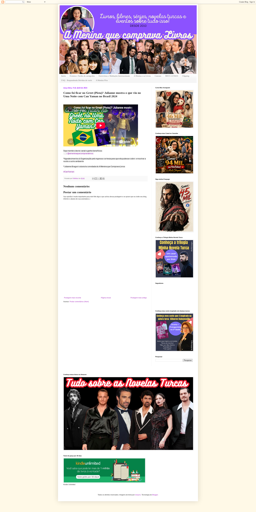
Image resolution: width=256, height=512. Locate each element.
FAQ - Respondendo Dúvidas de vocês (76, 80)
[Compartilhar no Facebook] (101, 178)
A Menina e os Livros (142, 76)
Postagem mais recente (72, 298)
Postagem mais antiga (139, 298)
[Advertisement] (105, 277)
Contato (158, 76)
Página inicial (106, 298)
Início (63, 76)
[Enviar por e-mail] (93, 178)
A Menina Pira (102, 80)
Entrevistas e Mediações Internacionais (114, 76)
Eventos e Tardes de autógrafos (82, 76)
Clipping (185, 76)
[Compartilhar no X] (98, 178)
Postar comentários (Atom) (79, 302)
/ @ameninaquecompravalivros (80, 153)
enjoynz (138, 495)
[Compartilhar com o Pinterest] (103, 178)
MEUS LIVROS (171, 76)
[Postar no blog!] (96, 178)
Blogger (155, 495)
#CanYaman (68, 172)
